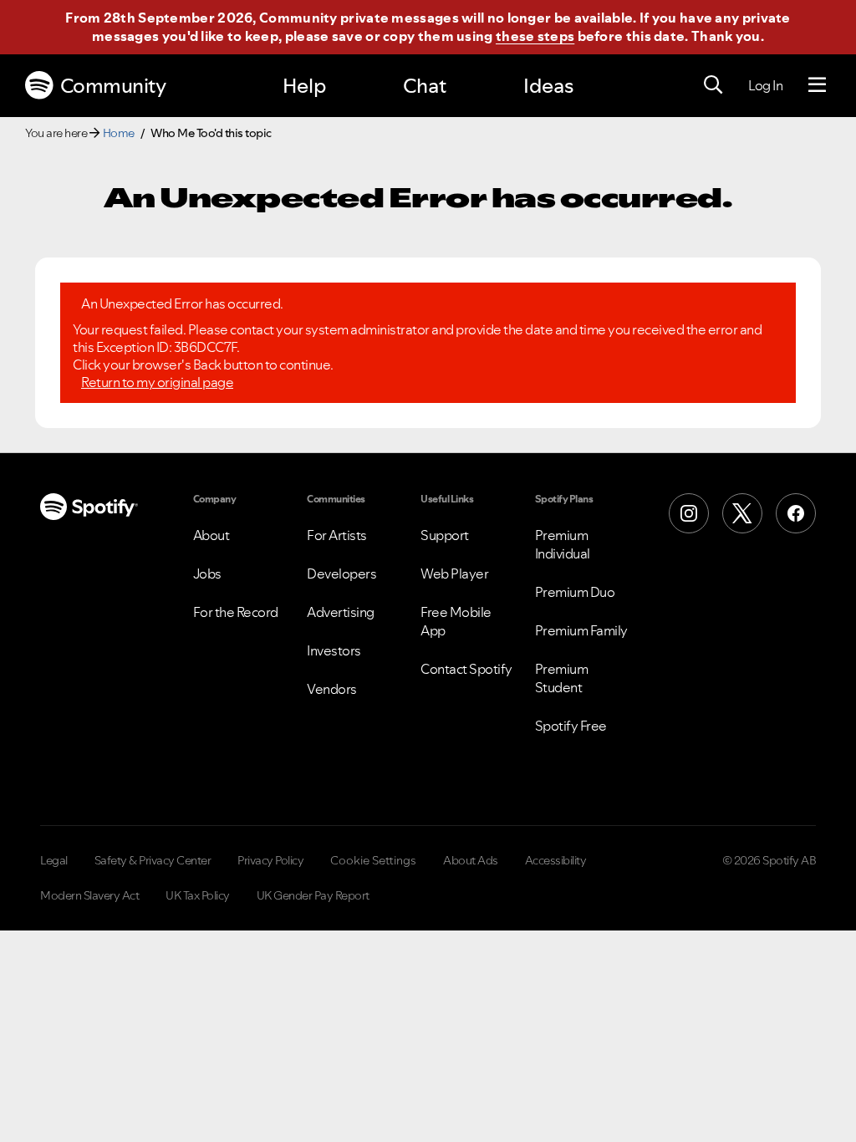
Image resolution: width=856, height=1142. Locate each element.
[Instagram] (689, 513)
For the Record (235, 612)
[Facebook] (796, 513)
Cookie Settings (373, 860)
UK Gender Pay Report (313, 895)
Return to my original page (157, 382)
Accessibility (556, 860)
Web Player (454, 573)
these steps (535, 36)
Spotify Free (571, 725)
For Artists (337, 535)
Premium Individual (562, 544)
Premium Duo (575, 592)
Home (119, 133)
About (211, 535)
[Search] (713, 85)
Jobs (207, 573)
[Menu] (817, 85)
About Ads (470, 860)
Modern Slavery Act (89, 895)
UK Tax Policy (198, 895)
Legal (54, 860)
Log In (765, 85)
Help (304, 85)
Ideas (548, 85)
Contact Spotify (466, 669)
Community (113, 85)
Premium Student (561, 678)
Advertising (340, 612)
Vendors (332, 689)
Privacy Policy (270, 860)
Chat (424, 85)
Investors (334, 650)
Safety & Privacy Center (152, 860)
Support (444, 535)
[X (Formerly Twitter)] (742, 513)
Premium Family (581, 630)
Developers (341, 573)
